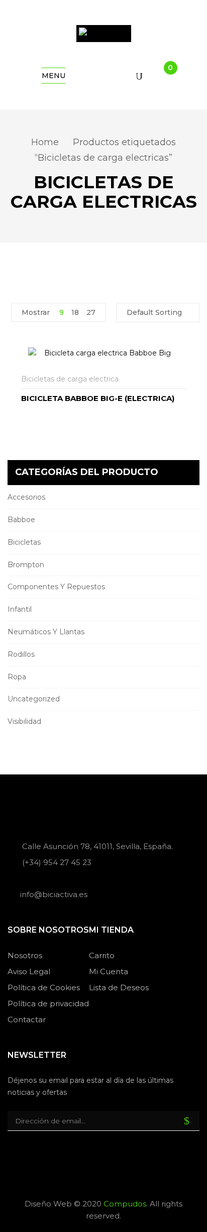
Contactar (27, 1019)
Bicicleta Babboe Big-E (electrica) (97, 398)
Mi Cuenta (108, 971)
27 (90, 312)
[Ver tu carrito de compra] (162, 76)
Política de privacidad (48, 1003)
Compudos (125, 1203)
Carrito (102, 955)
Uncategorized (34, 698)
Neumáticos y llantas (46, 631)
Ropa (17, 676)
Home (45, 142)
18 (75, 312)
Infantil (20, 609)
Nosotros (25, 955)
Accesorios (26, 497)
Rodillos (21, 654)
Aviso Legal (29, 971)
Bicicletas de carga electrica (70, 378)
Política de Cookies (44, 987)
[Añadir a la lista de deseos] (179, 379)
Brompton (26, 564)
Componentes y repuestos (56, 586)
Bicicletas (24, 542)
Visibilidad (24, 721)
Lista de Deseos (119, 987)
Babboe (21, 519)
